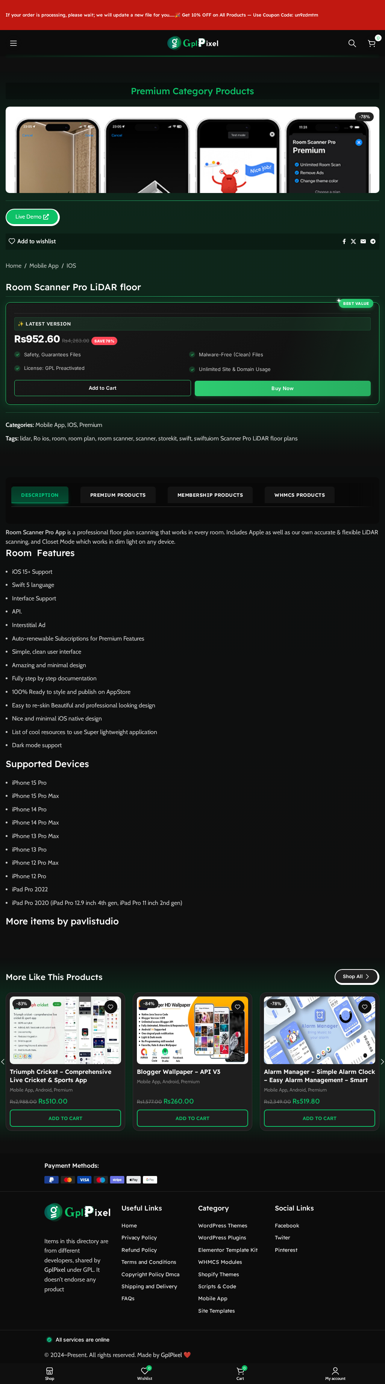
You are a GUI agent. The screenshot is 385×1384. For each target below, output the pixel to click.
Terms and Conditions (148, 1262)
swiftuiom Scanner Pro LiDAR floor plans (246, 438)
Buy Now (282, 388)
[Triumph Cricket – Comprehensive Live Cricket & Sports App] (65, 1030)
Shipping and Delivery (149, 1286)
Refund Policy (139, 1250)
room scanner (115, 438)
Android (43, 1090)
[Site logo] (192, 42)
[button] (65, 1118)
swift (185, 438)
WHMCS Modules (220, 1262)
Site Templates (216, 1310)
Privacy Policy (139, 1237)
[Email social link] (363, 242)
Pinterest (286, 1250)
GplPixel (54, 1269)
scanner (146, 438)
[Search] (352, 43)
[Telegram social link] (373, 242)
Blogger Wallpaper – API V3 (178, 1071)
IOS (71, 265)
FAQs (128, 1298)
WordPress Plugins (222, 1237)
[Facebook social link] (344, 242)
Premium (90, 424)
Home (13, 265)
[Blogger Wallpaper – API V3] (192, 1030)
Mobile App (44, 265)
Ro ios (41, 438)
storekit (167, 438)
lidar (25, 438)
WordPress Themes (222, 1225)
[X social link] (353, 242)
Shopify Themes (218, 1274)
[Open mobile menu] (13, 43)
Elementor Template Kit (228, 1250)
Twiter (282, 1237)
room (59, 438)
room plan (81, 438)
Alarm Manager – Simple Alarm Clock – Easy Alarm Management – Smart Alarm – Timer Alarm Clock (319, 1080)
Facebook (287, 1225)
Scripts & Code (217, 1286)
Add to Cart (103, 388)
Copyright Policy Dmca (150, 1274)
